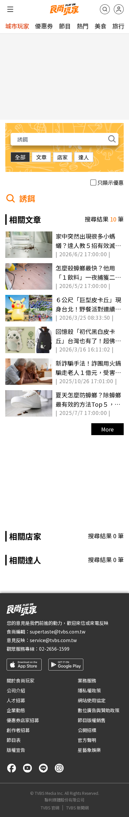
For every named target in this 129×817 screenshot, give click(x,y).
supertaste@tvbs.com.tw (57, 631)
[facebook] (12, 768)
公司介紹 (16, 690)
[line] (43, 768)
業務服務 (87, 680)
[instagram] (59, 768)
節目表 (14, 740)
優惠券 (44, 25)
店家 (62, 157)
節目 (65, 25)
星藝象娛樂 (89, 750)
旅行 (118, 25)
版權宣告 (16, 750)
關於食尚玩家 (20, 680)
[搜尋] (105, 9)
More (107, 429)
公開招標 (87, 730)
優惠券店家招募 (23, 720)
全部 (20, 157)
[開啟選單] (10, 9)
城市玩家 (17, 25)
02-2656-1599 (54, 648)
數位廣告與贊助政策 (98, 710)
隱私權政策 (89, 690)
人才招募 (16, 700)
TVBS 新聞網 (77, 807)
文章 (41, 157)
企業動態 (16, 710)
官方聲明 (87, 740)
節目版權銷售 (92, 720)
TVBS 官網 (50, 807)
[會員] (119, 9)
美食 (101, 25)
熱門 (83, 25)
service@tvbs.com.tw (53, 640)
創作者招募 (18, 730)
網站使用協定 (92, 700)
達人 (83, 157)
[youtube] (27, 768)
